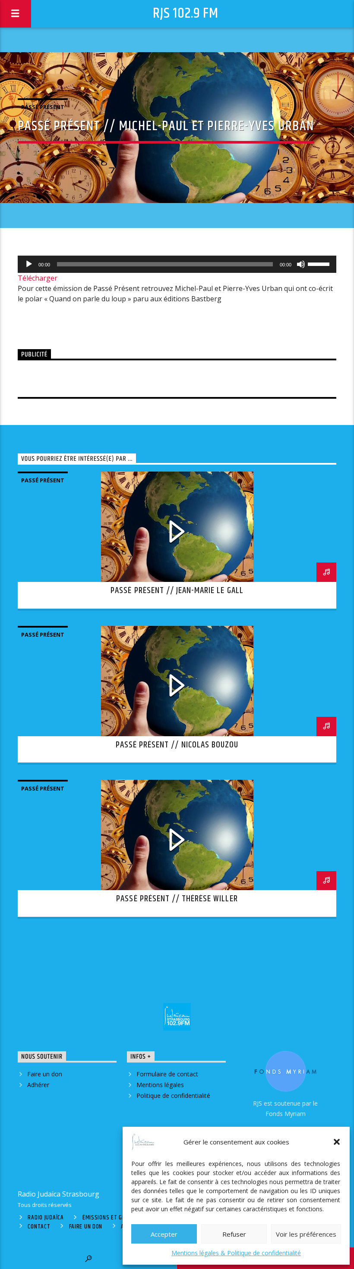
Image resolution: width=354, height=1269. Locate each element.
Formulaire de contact (167, 1074)
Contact (39, 1226)
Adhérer (38, 1085)
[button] (336, 1142)
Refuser (234, 1234)
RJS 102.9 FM (185, 14)
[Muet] (301, 264)
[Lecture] (29, 264)
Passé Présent (42, 107)
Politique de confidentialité (173, 1095)
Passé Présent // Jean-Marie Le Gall (177, 590)
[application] (177, 264)
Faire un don (44, 1074)
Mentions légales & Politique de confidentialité (236, 1253)
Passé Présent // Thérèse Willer (176, 899)
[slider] (320, 263)
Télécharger (37, 278)
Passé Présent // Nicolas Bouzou (177, 745)
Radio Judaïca (45, 1217)
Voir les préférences (306, 1234)
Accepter (164, 1234)
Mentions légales (160, 1085)
